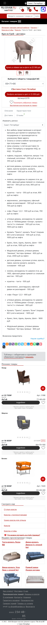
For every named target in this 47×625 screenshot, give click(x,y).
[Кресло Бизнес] (23, 468)
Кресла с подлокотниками (15, 515)
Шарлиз (5, 413)
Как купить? (8, 591)
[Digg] (4, 347)
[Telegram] (19, 344)
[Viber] (13, 344)
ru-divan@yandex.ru (16, 606)
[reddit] (31, 344)
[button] (11, 21)
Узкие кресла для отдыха (15, 520)
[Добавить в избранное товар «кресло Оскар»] (43, 402)
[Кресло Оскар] (23, 377)
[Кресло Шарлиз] (23, 422)
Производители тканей (13, 594)
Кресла (7, 525)
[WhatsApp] (16, 344)
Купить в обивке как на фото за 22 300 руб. (23, 67)
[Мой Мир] (28, 344)
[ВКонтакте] (4, 344)
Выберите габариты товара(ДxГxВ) (23, 79)
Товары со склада (25, 603)
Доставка (8, 115)
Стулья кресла (10, 509)
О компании (8, 597)
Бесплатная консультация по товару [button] (23, 105)
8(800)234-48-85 (35, 9)
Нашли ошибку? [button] (37, 338)
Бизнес (4, 458)
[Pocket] (40, 344)
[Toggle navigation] (5, 3)
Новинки (27, 597)
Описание (8, 111)
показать (29, 356)
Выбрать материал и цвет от (23, 94)
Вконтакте (30, 606)
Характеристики (24, 111)
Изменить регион (10, 121)
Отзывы (20, 114)
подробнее (20, 402)
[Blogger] (25, 344)
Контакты (18, 597)
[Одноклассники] (7, 344)
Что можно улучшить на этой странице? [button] (23, 535)
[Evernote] (34, 344)
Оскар (4, 368)
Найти (37, 16)
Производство (27, 600)
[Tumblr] (10, 344)
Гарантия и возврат (11, 600)
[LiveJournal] (37, 344)
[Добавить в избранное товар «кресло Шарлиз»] (43, 447)
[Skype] (22, 344)
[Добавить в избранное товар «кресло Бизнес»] (43, 493)
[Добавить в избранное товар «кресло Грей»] (12, 102)
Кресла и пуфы (10, 531)
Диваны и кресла (31, 594)
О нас (25, 591)
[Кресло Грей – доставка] (23, 51)
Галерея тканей (9, 603)
